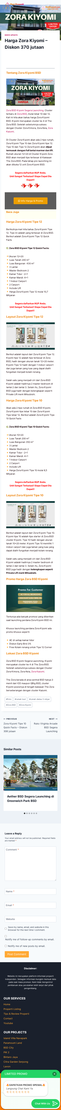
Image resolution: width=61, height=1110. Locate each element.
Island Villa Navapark (15, 1038)
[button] (54, 1074)
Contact (8, 1018)
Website (10, 918)
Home (7, 1004)
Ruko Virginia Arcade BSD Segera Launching (45, 725)
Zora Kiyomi (25, 705)
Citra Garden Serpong (16, 1061)
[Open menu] (54, 5)
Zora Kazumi (37, 671)
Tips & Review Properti (16, 1013)
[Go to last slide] (8, 782)
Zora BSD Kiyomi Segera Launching (25, 110)
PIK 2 (6, 1052)
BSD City (9, 1047)
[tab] (24, 813)
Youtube (8, 1023)
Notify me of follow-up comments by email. (29, 939)
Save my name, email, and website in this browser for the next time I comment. (28, 928)
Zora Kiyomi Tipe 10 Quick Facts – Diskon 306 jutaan (15, 725)
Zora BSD (22, 113)
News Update (11, 35)
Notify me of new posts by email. (26, 946)
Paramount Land (13, 1042)
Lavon (7, 1066)
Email (10, 905)
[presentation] (30, 773)
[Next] (52, 782)
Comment (12, 849)
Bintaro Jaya (11, 1057)
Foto (8, 699)
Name (10, 891)
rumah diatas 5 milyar (39, 699)
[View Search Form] (47, 5)
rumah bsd (20, 699)
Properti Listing (12, 1009)
